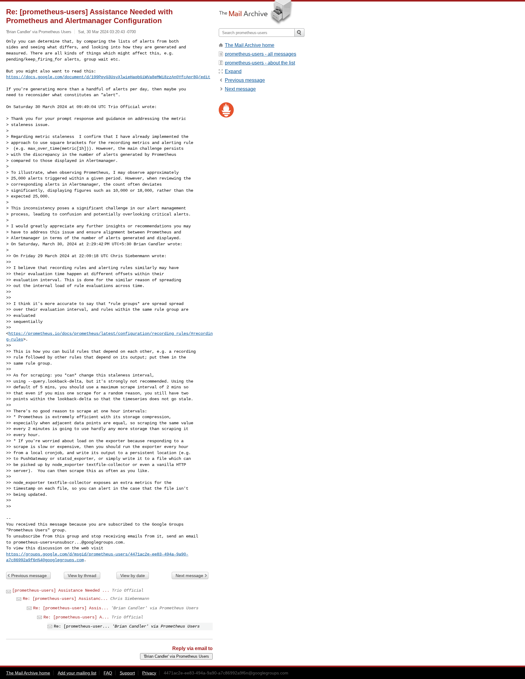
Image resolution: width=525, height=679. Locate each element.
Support (127, 672)
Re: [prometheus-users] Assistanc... (65, 598)
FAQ (108, 672)
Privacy (149, 672)
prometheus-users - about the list (260, 62)
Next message (189, 575)
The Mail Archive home (249, 45)
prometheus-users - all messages (260, 54)
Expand (233, 71)
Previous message (29, 575)
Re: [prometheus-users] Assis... (70, 608)
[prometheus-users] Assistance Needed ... (60, 590)
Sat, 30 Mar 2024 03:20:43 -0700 (107, 32)
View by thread (82, 575)
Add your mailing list (77, 672)
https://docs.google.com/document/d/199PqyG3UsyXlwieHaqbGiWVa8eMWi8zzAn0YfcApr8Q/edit (108, 77)
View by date (132, 575)
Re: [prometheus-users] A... (76, 617)
